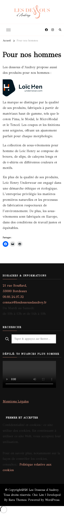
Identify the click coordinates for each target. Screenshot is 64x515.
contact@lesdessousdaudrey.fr (25, 302)
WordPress (52, 500)
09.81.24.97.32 (13, 297)
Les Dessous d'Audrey (43, 490)
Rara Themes (17, 500)
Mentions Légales (16, 401)
